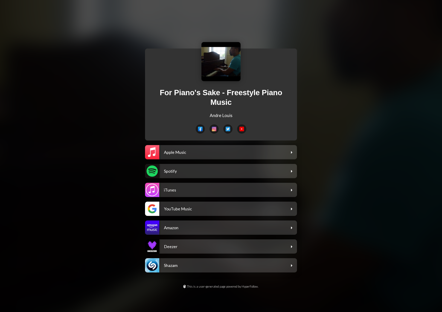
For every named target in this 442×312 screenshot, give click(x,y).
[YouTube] (241, 129)
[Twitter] (228, 129)
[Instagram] (214, 129)
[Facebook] (200, 129)
